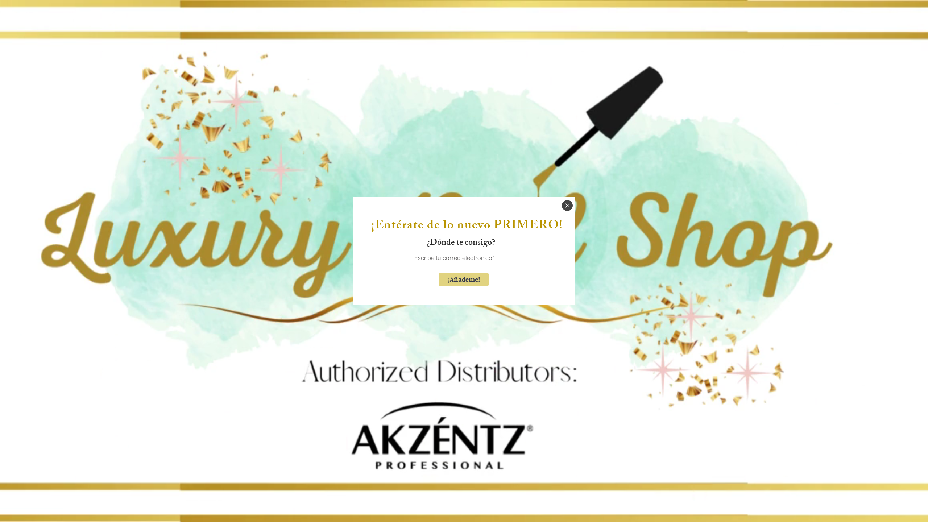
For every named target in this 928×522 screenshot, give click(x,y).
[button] (567, 205)
